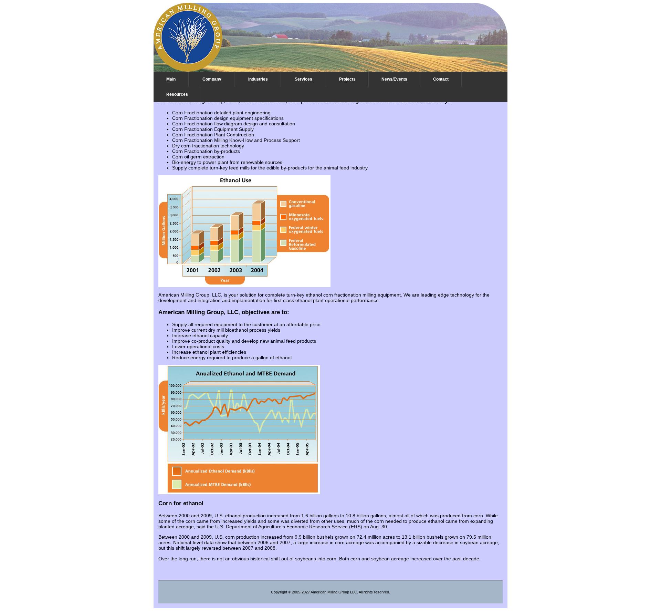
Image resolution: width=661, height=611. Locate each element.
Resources (177, 94)
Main (171, 79)
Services (303, 79)
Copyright (279, 592)
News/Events (394, 79)
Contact (441, 79)
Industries (258, 79)
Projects (347, 79)
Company (211, 79)
